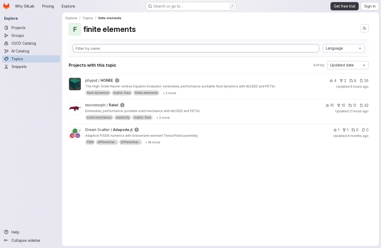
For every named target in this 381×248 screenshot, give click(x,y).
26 (366, 80)
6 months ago (358, 136)
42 (366, 105)
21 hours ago (359, 111)
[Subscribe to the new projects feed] (364, 28)
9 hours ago (359, 86)
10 (332, 105)
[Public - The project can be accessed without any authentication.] (117, 80)
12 (354, 105)
